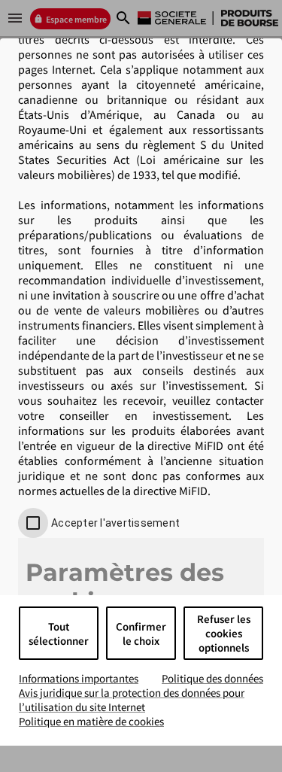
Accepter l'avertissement (115, 523)
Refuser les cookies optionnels (223, 633)
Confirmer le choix (141, 633)
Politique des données (212, 678)
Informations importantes (78, 678)
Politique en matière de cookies (91, 721)
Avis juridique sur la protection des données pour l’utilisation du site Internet (131, 699)
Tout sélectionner (59, 633)
